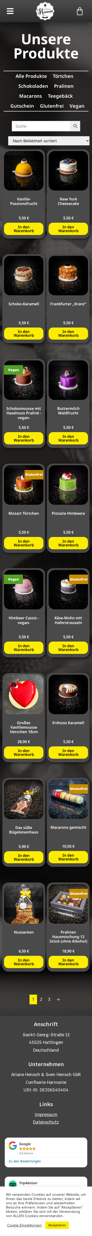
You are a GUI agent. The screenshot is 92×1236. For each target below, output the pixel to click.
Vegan (77, 106)
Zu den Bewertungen (24, 1161)
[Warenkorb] (80, 11)
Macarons (30, 96)
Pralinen (64, 86)
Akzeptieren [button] (57, 1225)
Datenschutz (46, 1122)
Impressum (46, 1114)
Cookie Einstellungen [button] (24, 1225)
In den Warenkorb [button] (24, 228)
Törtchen (63, 76)
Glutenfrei (52, 106)
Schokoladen (33, 86)
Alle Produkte (31, 76)
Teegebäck (60, 96)
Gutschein (22, 106)
